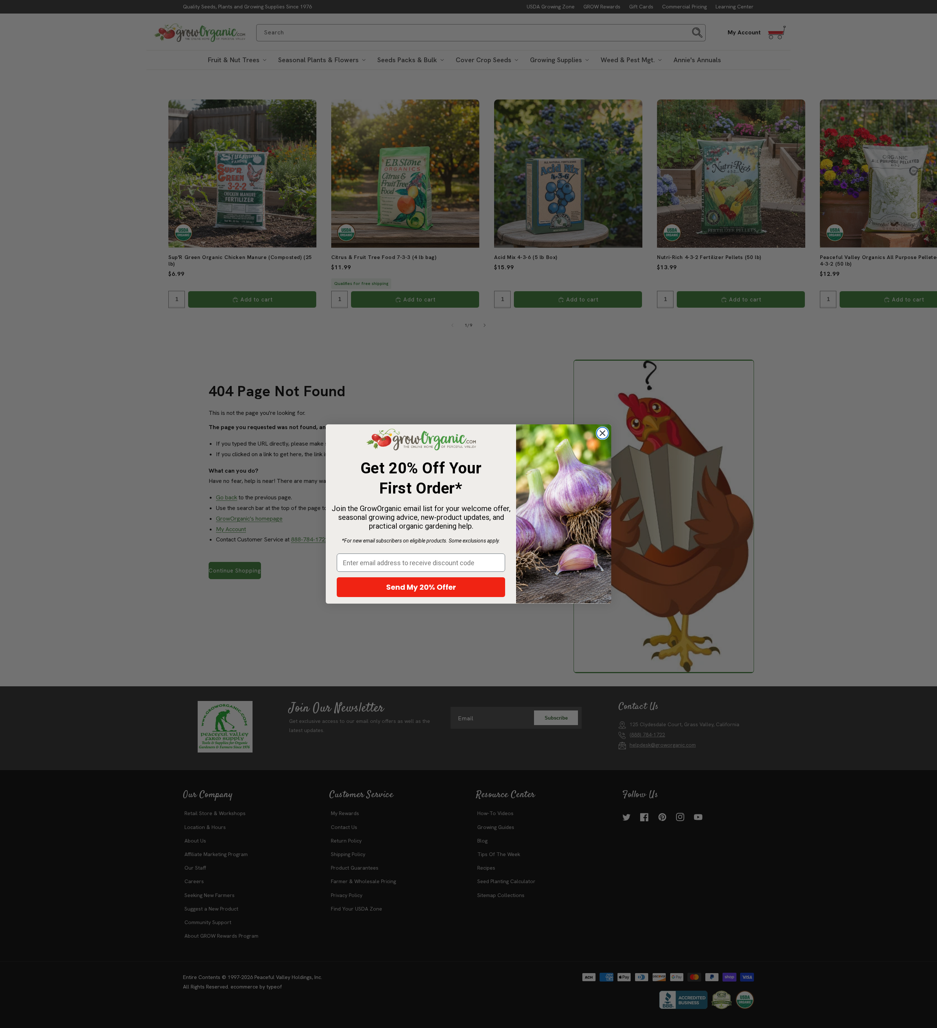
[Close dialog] (602, 433)
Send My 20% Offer (421, 587)
